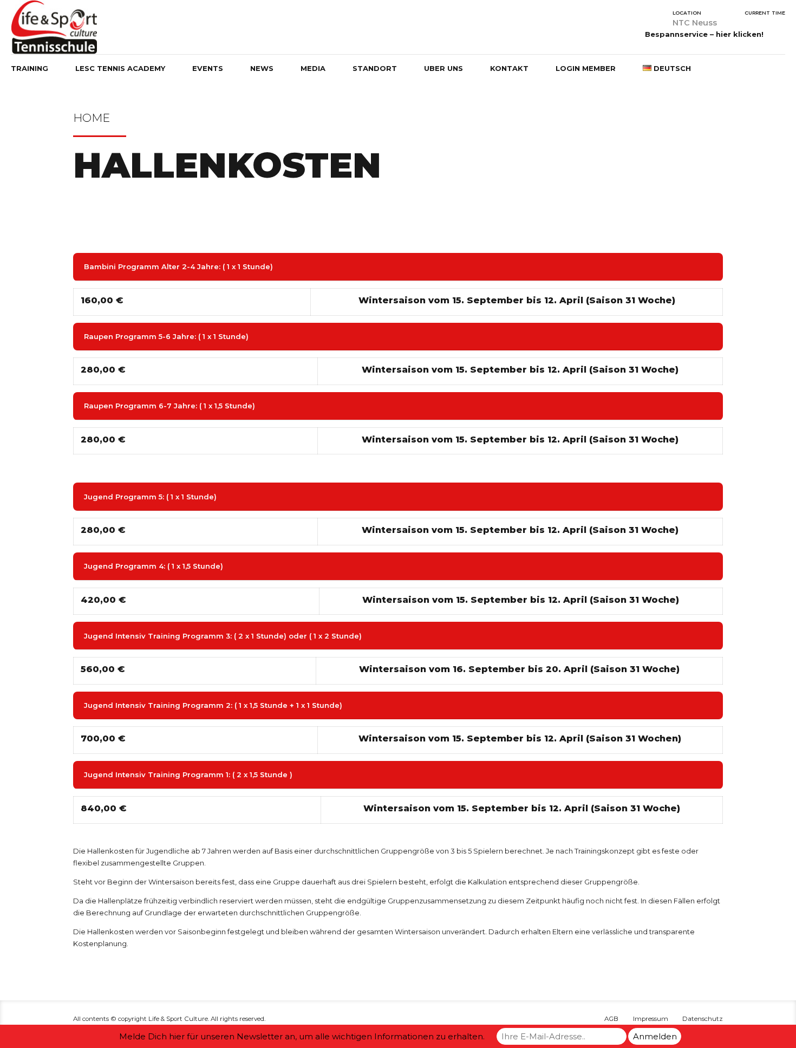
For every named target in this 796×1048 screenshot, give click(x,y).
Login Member (586, 68)
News (261, 68)
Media (313, 68)
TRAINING (29, 68)
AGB (611, 1019)
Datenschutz (702, 1019)
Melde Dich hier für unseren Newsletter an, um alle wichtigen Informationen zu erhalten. (302, 1036)
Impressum (650, 1019)
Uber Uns (443, 68)
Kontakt (509, 68)
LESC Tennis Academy (120, 68)
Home (91, 118)
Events (207, 68)
